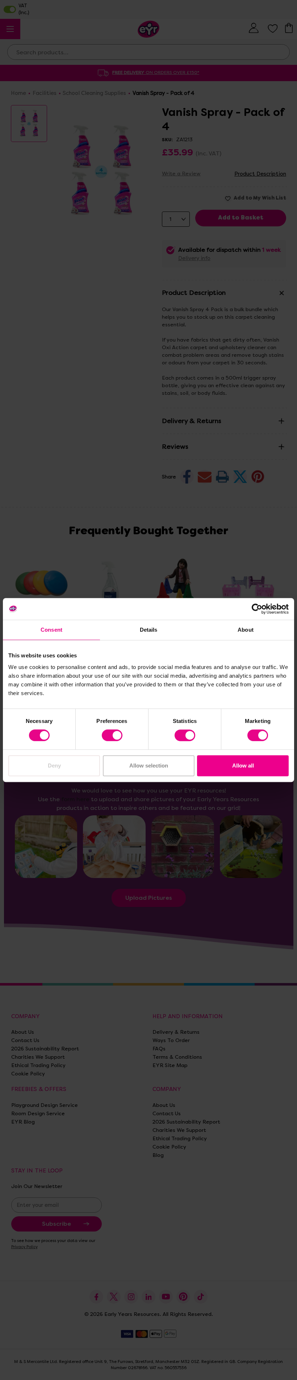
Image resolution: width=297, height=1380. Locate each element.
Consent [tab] (51, 630)
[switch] (112, 735)
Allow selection (148, 765)
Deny (54, 765)
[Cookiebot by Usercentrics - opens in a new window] (257, 608)
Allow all (243, 765)
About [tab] (246, 630)
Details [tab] (149, 630)
